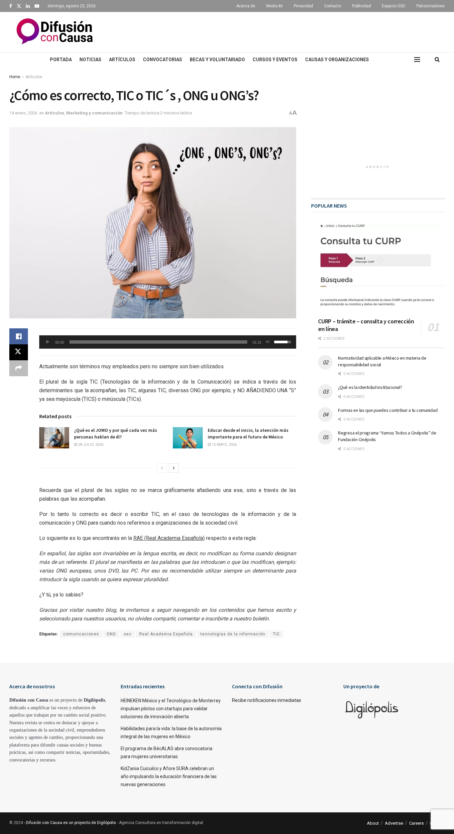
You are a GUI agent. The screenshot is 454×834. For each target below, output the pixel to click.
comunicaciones (81, 634)
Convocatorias (162, 59)
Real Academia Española (166, 634)
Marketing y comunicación (94, 112)
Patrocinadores (430, 6)
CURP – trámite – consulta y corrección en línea (366, 325)
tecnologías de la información (232, 634)
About (373, 823)
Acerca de (245, 6)
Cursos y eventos (275, 59)
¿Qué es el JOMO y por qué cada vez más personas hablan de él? (115, 433)
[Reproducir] (48, 342)
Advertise (394, 823)
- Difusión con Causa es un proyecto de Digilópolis (70, 822)
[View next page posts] (174, 468)
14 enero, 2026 (23, 112)
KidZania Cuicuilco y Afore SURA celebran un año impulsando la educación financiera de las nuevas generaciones (169, 776)
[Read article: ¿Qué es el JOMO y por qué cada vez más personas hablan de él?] (54, 437)
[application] (167, 342)
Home (14, 77)
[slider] (158, 342)
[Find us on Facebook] (10, 6)
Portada (61, 59)
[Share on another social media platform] (18, 368)
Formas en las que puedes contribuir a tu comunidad (387, 410)
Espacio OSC (393, 6)
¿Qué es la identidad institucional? (370, 387)
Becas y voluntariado (217, 59)
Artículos (122, 59)
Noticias (90, 59)
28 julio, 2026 (90, 444)
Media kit (274, 6)
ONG (111, 634)
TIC (276, 634)
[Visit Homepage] (54, 32)
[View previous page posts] (162, 468)
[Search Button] (437, 60)
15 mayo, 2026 (224, 444)
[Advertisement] (282, 31)
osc (128, 634)
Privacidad (303, 6)
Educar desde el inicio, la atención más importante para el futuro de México (248, 433)
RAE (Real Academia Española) (169, 538)
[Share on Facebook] (18, 336)
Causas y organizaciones (337, 59)
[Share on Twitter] (18, 352)
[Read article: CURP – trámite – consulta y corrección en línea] (381, 267)
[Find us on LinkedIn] (28, 6)
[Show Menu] (417, 59)
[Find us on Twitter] (19, 6)
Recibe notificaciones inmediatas (266, 700)
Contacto (332, 6)
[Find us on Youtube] (37, 6)
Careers (416, 823)
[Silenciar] (268, 342)
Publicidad (361, 6)
